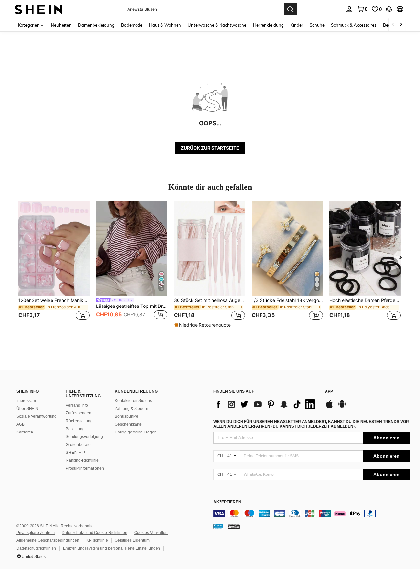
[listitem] (54, 264)
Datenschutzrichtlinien (36, 548)
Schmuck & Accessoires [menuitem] (353, 25)
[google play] (341, 407)
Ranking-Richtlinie (82, 460)
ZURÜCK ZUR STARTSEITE (210, 148)
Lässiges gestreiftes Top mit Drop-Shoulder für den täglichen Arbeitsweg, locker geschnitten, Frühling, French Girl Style (131, 306)
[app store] (329, 407)
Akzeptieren (227, 502)
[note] (203, 325)
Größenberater (79, 444)
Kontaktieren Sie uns (133, 400)
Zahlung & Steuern (131, 408)
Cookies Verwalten (151, 532)
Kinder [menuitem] (296, 25)
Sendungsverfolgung (84, 436)
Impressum (26, 400)
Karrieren (24, 432)
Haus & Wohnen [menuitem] (165, 25)
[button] (389, 9)
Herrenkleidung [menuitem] (268, 25)
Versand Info (77, 405)
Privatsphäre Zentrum (35, 532)
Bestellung (75, 429)
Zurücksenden (78, 413)
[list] (265, 404)
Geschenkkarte (128, 424)
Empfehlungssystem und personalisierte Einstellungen (111, 548)
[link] (362, 9)
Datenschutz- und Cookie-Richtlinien (94, 532)
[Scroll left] (393, 24)
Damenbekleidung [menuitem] (96, 25)
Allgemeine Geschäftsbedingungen (47, 540)
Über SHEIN (27, 408)
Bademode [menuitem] (131, 25)
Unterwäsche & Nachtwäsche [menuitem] (217, 25)
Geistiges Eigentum (132, 540)
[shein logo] (38, 9)
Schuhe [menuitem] (317, 25)
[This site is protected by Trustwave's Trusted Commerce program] (218, 526)
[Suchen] (290, 9)
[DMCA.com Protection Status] (234, 526)
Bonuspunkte (126, 416)
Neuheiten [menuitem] (61, 25)
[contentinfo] (311, 513)
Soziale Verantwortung (36, 416)
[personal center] (349, 9)
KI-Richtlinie (97, 540)
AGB (20, 424)
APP (329, 392)
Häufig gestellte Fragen (136, 432)
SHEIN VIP (75, 452)
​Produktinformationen (85, 468)
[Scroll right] (401, 24)
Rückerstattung (79, 421)
